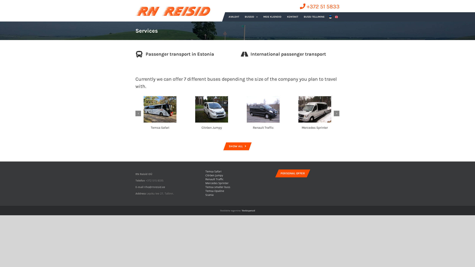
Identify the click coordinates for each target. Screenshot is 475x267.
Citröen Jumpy (212, 127)
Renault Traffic (263, 127)
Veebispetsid (248, 210)
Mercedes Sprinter (315, 127)
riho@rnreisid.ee (154, 187)
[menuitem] (234, 17)
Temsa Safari (160, 127)
